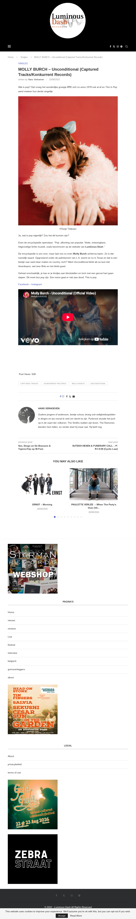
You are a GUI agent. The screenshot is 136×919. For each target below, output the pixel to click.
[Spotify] (121, 46)
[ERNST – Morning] (42, 484)
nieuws (11, 620)
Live (10, 636)
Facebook (23, 284)
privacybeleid (15, 764)
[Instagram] (118, 46)
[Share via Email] (73, 396)
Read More (76, 916)
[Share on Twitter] (70, 396)
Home (10, 57)
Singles (24, 57)
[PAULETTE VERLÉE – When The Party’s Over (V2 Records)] (94, 484)
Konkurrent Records (55, 384)
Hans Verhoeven (36, 79)
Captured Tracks (29, 384)
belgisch (12, 661)
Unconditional (98, 384)
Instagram (36, 284)
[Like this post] (63, 396)
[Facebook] (110, 46)
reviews (12, 628)
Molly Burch (78, 384)
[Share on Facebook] (67, 396)
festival (11, 644)
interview (12, 653)
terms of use (14, 772)
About (11, 756)
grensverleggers (16, 669)
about (11, 677)
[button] (23, 493)
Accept (61, 915)
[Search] (126, 46)
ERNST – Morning (42, 504)
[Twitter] (114, 46)
